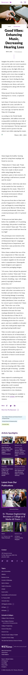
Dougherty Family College (8, 637)
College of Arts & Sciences (8, 618)
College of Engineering (7, 625)
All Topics (4, 607)
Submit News (5, 652)
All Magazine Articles (7, 604)
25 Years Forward (7, 537)
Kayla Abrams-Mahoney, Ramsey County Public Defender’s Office (20, 451)
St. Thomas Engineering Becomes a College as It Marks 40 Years (14, 516)
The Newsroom (19, 51)
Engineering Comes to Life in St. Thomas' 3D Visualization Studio (7, 472)
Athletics (4, 574)
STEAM (3, 589)
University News (17, 26)
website (12, 396)
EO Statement (5, 661)
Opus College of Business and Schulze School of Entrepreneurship (12, 417)
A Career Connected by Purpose (19, 537)
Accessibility (4, 663)
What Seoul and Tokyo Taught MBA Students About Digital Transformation (7, 451)
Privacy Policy (5, 664)
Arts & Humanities (6, 571)
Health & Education (6, 586)
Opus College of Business (9, 622)
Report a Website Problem (7, 659)
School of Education (6, 628)
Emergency (4, 666)
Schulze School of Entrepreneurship (9, 421)
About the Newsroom (6, 650)
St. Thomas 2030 (6, 598)
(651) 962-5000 (5, 557)
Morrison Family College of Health (10, 634)
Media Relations (5, 654)
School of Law (5, 631)
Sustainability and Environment (9, 595)
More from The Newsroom (9, 410)
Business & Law (5, 577)
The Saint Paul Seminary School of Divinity (12, 640)
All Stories (4, 610)
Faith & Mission (5, 583)
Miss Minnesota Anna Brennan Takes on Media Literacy (20, 472)
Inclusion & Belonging (7, 580)
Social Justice (5, 592)
